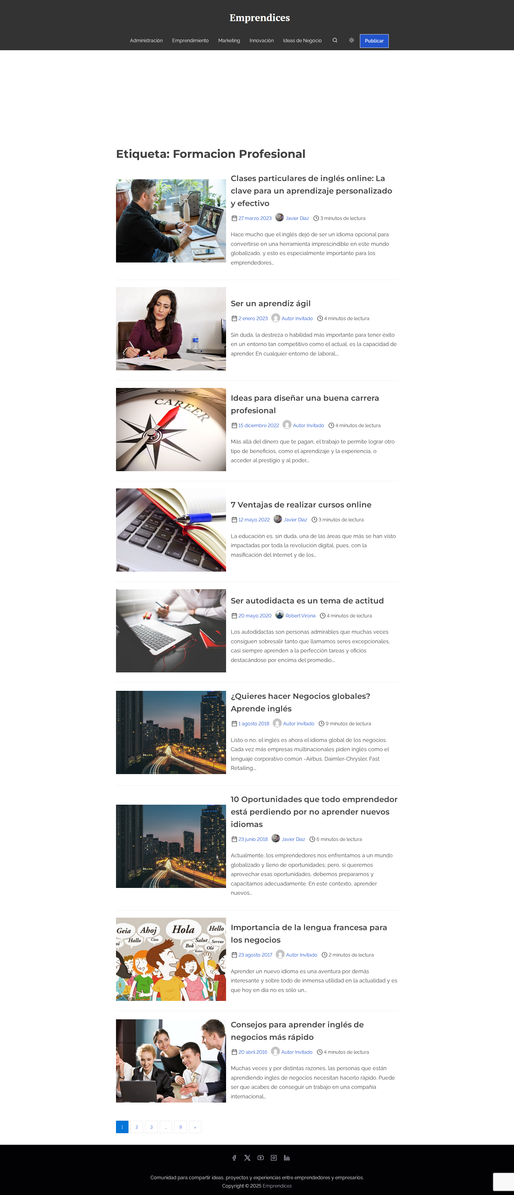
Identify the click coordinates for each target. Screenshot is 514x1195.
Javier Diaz (297, 218)
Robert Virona (301, 616)
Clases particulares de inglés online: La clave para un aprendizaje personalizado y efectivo (311, 191)
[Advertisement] (257, 97)
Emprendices (277, 1186)
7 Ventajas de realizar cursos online (301, 505)
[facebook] (234, 1160)
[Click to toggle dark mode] (351, 40)
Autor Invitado (297, 318)
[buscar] (335, 41)
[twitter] (247, 1160)
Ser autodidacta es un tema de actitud (307, 601)
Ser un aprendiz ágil (271, 303)
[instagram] (274, 1160)
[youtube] (261, 1160)
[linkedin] (287, 1160)
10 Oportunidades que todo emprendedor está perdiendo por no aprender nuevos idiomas (314, 812)
